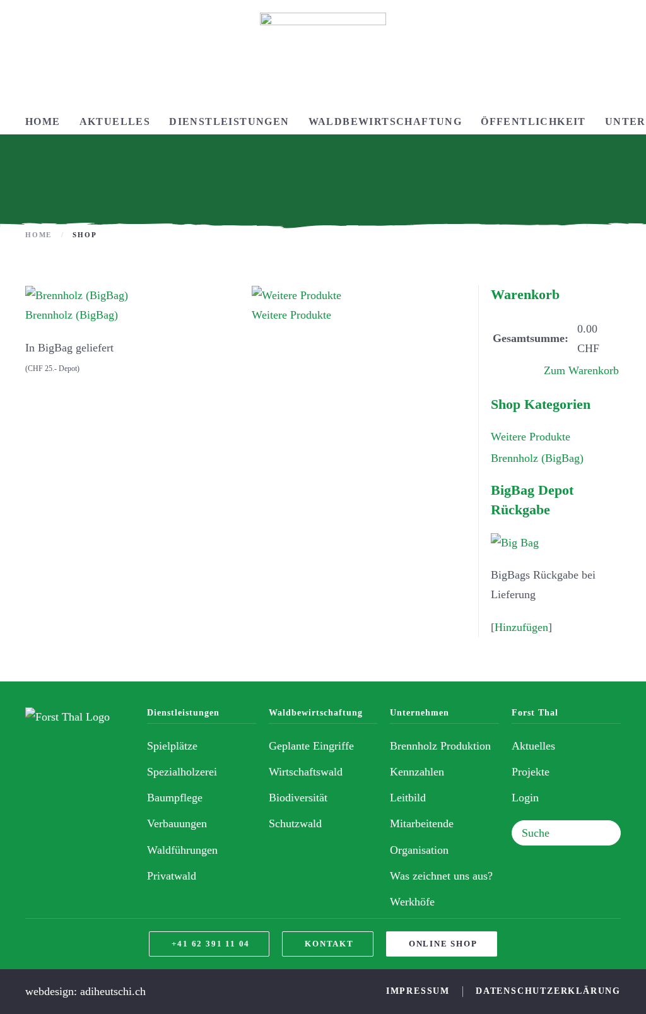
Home (43, 121)
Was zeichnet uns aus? (441, 876)
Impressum (418, 991)
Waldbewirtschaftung (316, 712)
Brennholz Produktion (440, 746)
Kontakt (329, 943)
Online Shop (443, 943)
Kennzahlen (417, 771)
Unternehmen (419, 712)
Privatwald (171, 876)
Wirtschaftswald (306, 771)
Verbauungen (177, 823)
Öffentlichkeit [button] (533, 121)
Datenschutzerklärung (548, 991)
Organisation (419, 850)
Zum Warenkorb (581, 370)
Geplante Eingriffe (311, 746)
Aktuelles (115, 121)
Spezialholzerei (182, 771)
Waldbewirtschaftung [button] (385, 121)
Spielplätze (172, 746)
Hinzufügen (521, 627)
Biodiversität (298, 797)
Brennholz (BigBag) (71, 315)
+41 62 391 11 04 (211, 943)
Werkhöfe (412, 901)
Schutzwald (295, 823)
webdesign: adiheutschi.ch (85, 991)
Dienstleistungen (183, 712)
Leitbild (408, 797)
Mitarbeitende (422, 823)
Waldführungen (182, 850)
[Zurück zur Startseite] (323, 55)
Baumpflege (175, 797)
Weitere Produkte (291, 315)
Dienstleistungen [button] (229, 121)
